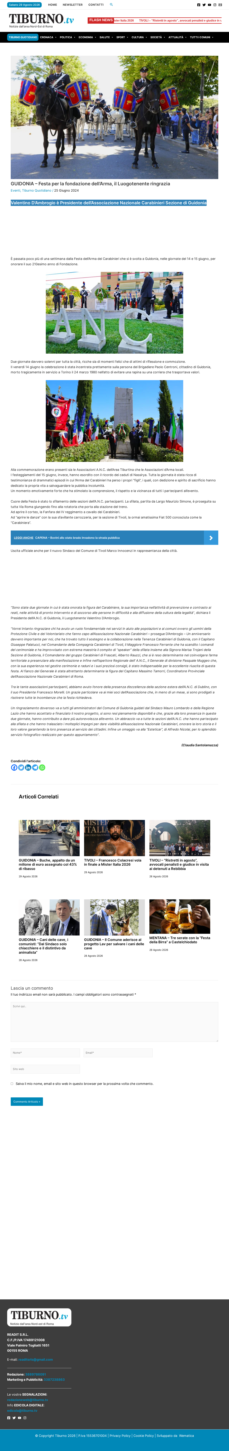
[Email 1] (220, 4)
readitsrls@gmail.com (35, 1359)
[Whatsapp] (42, 767)
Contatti (95, 4)
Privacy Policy (120, 1436)
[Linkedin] (28, 767)
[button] (111, 4)
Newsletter (73, 4)
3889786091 (35, 1374)
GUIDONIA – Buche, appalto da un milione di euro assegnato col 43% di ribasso (48, 864)
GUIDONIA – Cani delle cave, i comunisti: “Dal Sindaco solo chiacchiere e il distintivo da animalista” (43, 946)
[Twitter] (204, 4)
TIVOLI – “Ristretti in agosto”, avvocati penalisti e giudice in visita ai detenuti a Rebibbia (134, 20)
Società (156, 37)
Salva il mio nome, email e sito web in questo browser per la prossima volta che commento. (85, 1084)
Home (52, 4)
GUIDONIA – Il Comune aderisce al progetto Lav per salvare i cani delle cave (114, 944)
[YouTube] (209, 4)
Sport (120, 37)
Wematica (186, 1436)
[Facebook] (198, 4)
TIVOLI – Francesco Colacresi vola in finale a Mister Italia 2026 (112, 862)
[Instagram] (214, 4)
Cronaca (46, 37)
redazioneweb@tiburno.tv (27, 1400)
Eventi (15, 190)
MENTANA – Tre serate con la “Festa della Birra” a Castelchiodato (179, 940)
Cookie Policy (143, 1436)
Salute (105, 37)
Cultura (138, 37)
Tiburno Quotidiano (23, 37)
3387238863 (54, 1379)
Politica (66, 37)
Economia (86, 37)
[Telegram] (35, 767)
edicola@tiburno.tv (22, 1410)
